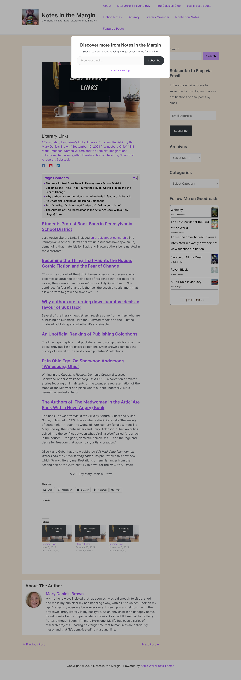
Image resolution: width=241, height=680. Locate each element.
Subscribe (154, 60)
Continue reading (120, 70)
